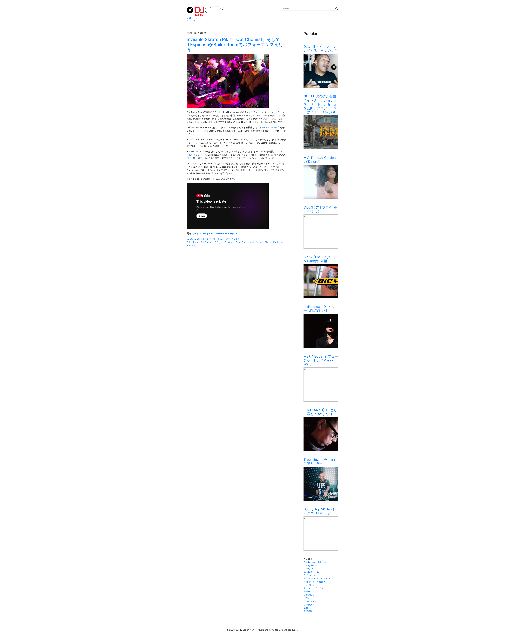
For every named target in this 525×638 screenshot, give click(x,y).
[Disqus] (236, 288)
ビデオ (226, 239)
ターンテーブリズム (212, 239)
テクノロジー (310, 594)
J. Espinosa (277, 242)
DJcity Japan (193, 239)
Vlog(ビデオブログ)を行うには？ (320, 209)
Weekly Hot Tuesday (314, 581)
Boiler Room (193, 242)
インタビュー (310, 585)
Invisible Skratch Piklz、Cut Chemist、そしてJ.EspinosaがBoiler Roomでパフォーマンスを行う (235, 45)
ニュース (191, 21)
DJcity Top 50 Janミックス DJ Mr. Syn (319, 511)
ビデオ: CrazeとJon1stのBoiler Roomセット (214, 233)
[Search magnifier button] (337, 9)
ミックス (235, 239)
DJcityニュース (311, 572)
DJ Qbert (229, 242)
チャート (308, 591)
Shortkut (191, 245)
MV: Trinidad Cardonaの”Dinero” (321, 160)
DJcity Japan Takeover (315, 562)
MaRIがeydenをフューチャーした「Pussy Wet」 (321, 360)
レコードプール (194, 17)
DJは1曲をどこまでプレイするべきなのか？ (321, 49)
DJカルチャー (310, 575)
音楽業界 (308, 611)
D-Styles (219, 242)
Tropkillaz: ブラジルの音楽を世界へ (321, 462)
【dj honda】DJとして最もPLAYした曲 (321, 309)
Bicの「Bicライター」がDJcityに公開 (320, 259)
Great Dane (241, 242)
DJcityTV (308, 568)
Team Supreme (269, 127)
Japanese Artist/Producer (317, 578)
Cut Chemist (206, 242)
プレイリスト (310, 601)
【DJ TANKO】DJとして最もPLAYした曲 (320, 412)
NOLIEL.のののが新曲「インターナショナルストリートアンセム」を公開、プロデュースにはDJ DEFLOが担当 (320, 104)
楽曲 (306, 608)
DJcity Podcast (311, 565)
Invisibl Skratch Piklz (259, 242)
